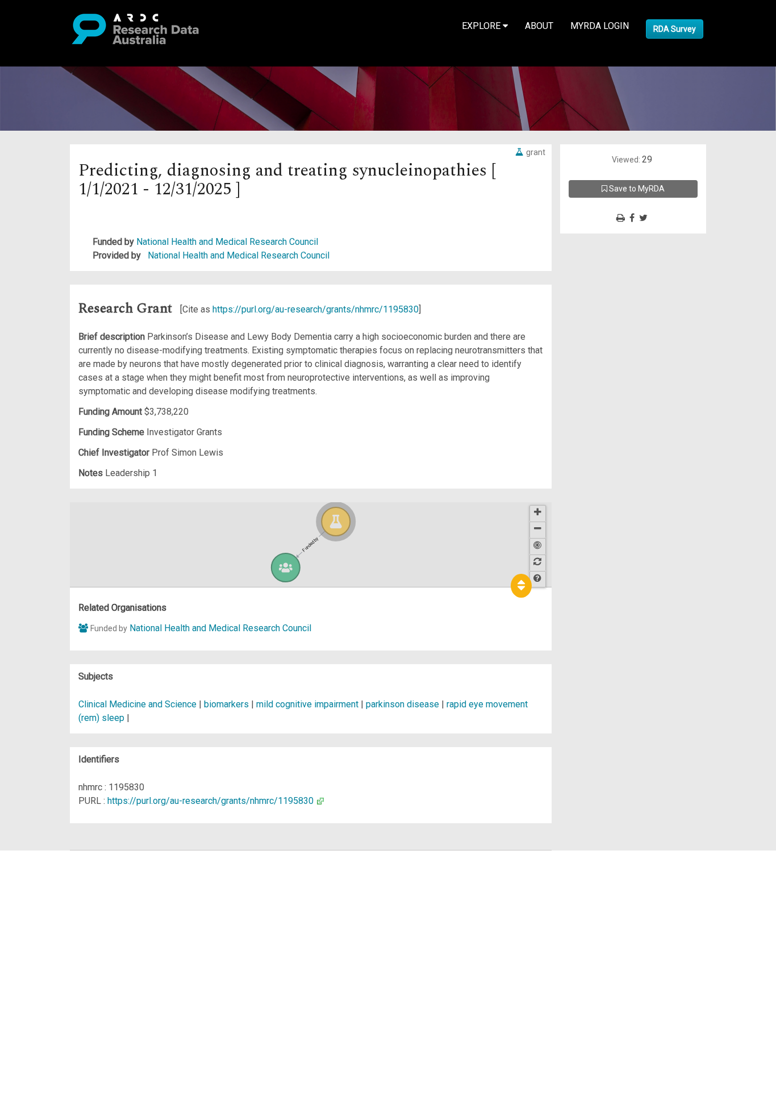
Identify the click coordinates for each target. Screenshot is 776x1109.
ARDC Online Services (79, 925)
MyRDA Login (599, 25)
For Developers (66, 911)
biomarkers (226, 704)
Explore (482, 25)
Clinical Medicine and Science (137, 704)
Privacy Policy (63, 973)
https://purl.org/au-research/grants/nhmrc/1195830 (315, 309)
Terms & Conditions (74, 959)
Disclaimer (56, 898)
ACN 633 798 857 (35, 1007)
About (539, 25)
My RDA (51, 870)
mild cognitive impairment (307, 704)
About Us (53, 857)
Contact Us (56, 884)
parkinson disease (402, 704)
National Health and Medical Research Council (227, 241)
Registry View (63, 938)
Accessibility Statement (82, 986)
